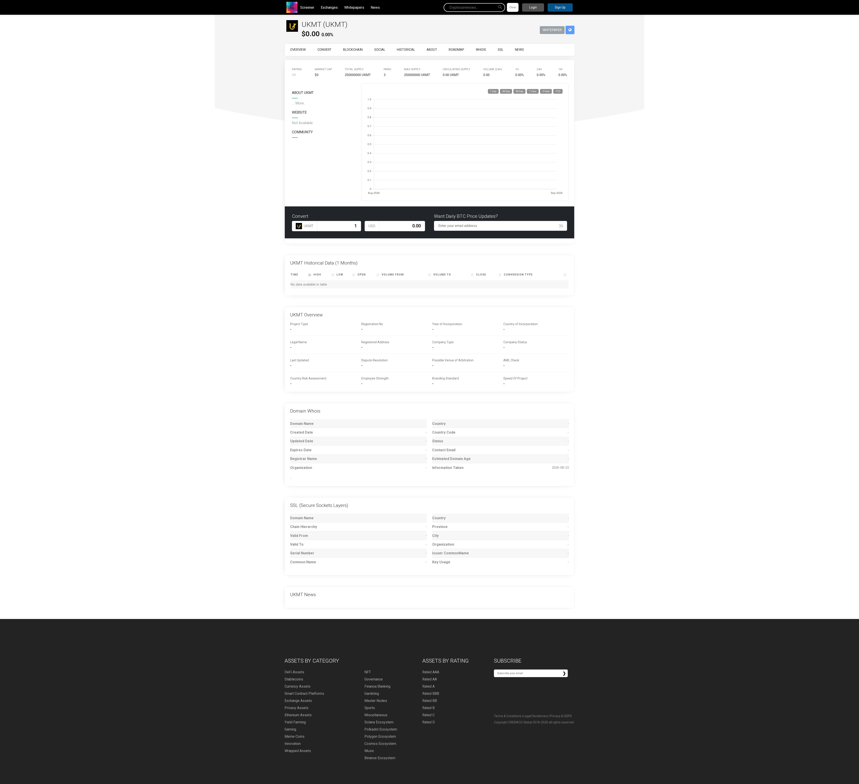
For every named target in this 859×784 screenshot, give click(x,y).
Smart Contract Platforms (304, 693)
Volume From (393, 274)
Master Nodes (375, 701)
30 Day (506, 91)
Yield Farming (295, 722)
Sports (369, 708)
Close (481, 274)
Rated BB (429, 701)
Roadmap (456, 50)
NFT (367, 672)
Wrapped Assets (298, 751)
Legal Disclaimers (535, 716)
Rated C (428, 715)
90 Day (519, 91)
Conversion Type (518, 274)
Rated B (428, 708)
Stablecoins (294, 679)
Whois (481, 50)
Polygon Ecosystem (380, 736)
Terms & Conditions (507, 716)
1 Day (493, 91)
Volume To (442, 274)
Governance (373, 679)
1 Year (532, 91)
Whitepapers (354, 7)
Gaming (290, 729)
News (375, 7)
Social (379, 50)
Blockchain (353, 50)
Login (533, 7)
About (432, 50)
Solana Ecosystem (378, 722)
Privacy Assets (296, 708)
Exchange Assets (298, 701)
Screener (307, 7)
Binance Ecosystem (379, 758)
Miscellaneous (375, 715)
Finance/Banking (377, 686)
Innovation (293, 744)
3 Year (546, 91)
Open (361, 274)
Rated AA (429, 679)
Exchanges (329, 7)
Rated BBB (430, 693)
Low (339, 274)
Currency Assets (297, 686)
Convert (324, 50)
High (317, 274)
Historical (406, 50)
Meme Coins (294, 736)
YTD (557, 91)
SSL (500, 50)
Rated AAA (430, 672)
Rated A (428, 686)
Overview (298, 50)
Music (369, 751)
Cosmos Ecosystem (380, 744)
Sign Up (560, 7)
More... (301, 103)
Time (294, 274)
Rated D (428, 722)
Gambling (371, 693)
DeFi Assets (294, 672)
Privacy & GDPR (561, 716)
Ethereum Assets (298, 715)
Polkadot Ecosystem (380, 729)
